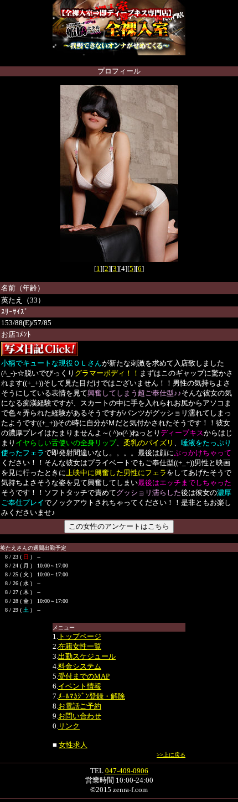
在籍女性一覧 (79, 646)
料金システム (79, 666)
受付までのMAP (84, 676)
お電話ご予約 (79, 706)
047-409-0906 (126, 771)
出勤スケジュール (87, 656)
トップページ (79, 636)
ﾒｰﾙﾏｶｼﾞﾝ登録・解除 (91, 696)
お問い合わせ (79, 716)
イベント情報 (79, 686)
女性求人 (73, 745)
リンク (69, 726)
